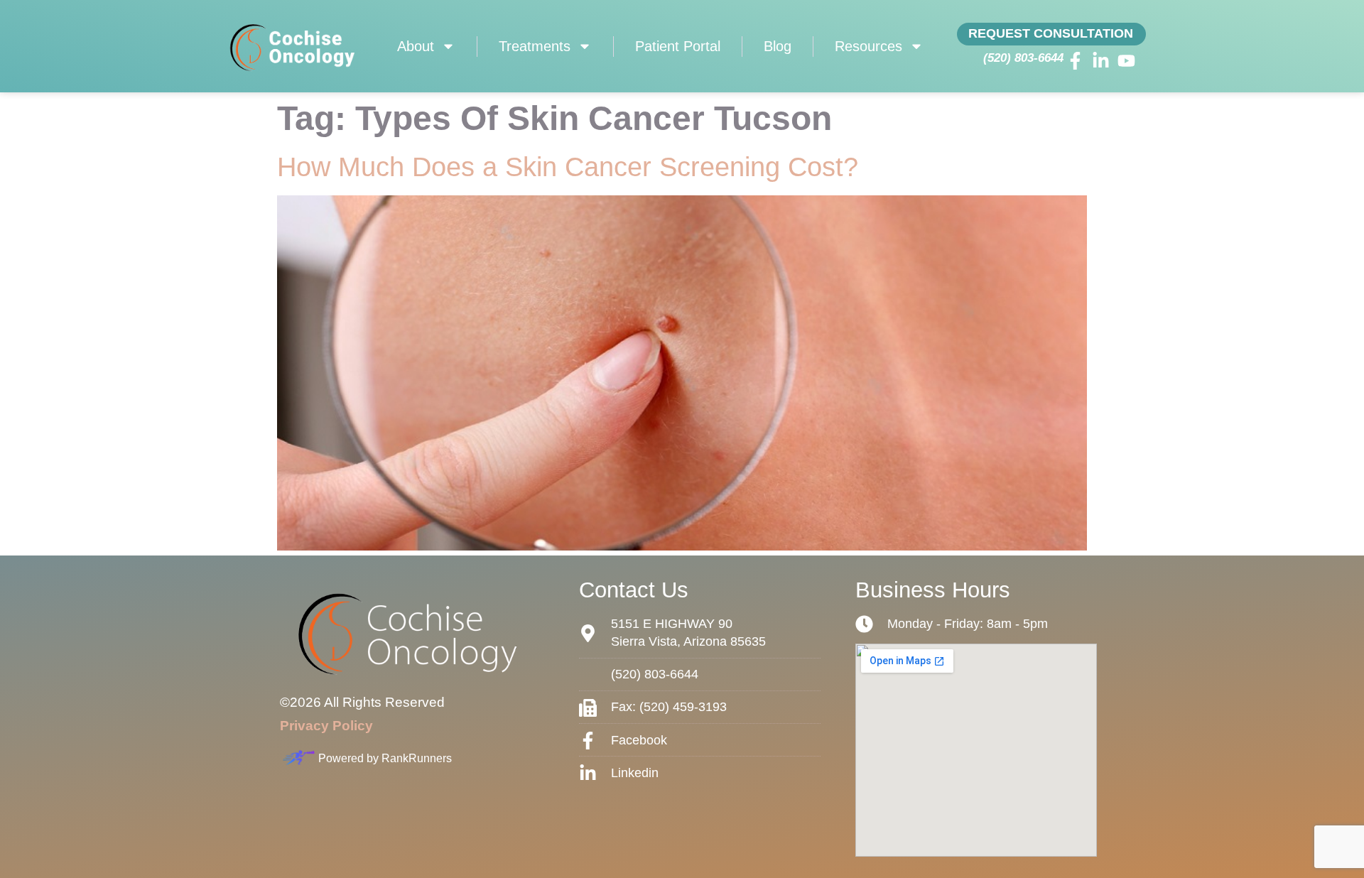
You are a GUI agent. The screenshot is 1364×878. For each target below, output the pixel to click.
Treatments (534, 46)
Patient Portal (677, 46)
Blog (777, 46)
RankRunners (416, 758)
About (415, 46)
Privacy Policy (326, 725)
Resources (868, 46)
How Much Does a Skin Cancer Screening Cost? (567, 167)
